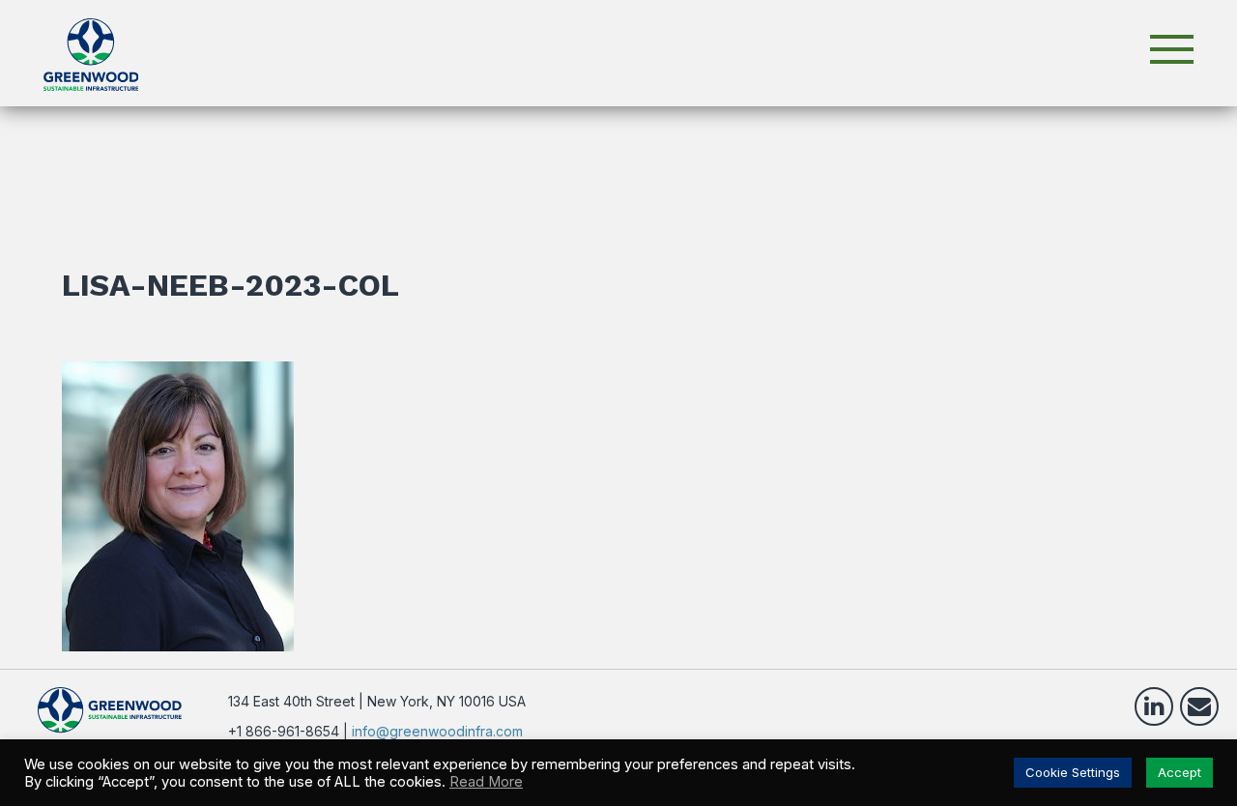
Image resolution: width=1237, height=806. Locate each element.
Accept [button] (1179, 772)
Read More (486, 782)
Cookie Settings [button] (1072, 772)
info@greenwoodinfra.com (437, 731)
